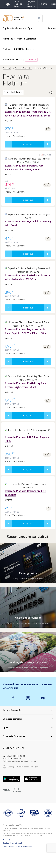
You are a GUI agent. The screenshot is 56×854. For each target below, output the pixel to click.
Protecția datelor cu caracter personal (17, 846)
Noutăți (20, 60)
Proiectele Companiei (14, 736)
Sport (31, 28)
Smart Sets (8, 60)
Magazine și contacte (31, 4)
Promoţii (31, 60)
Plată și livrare (16, 4)
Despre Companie (12, 710)
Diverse (30, 49)
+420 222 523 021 (13, 748)
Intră (45, 4)
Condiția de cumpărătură (12, 843)
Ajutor (6, 727)
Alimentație (9, 39)
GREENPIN (19, 49)
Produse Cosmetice (26, 39)
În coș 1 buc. (28, 144)
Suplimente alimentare (14, 28)
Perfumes (7, 49)
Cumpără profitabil (12, 718)
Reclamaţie (7, 840)
